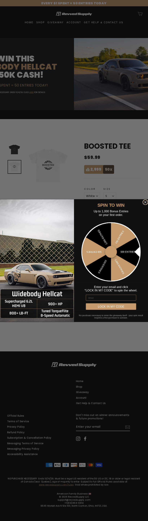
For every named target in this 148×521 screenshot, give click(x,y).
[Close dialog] (145, 202)
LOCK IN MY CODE (111, 306)
